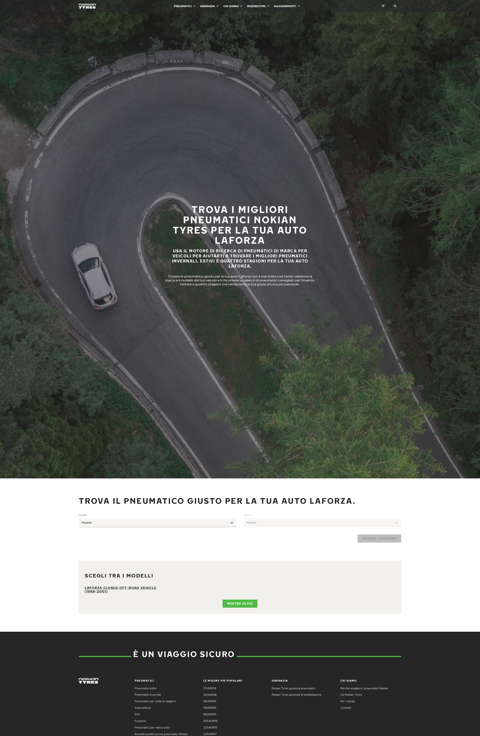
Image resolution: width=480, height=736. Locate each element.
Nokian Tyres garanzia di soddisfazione (297, 694)
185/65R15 (209, 701)
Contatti (345, 707)
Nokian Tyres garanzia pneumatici (293, 688)
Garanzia (207, 6)
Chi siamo (231, 6)
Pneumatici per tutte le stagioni (155, 701)
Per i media (347, 701)
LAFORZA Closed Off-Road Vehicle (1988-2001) (121, 589)
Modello (83, 515)
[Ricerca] (395, 6)
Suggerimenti (285, 6)
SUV (137, 714)
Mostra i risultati (379, 538)
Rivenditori (256, 6)
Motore (248, 515)
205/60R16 (210, 720)
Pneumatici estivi (146, 688)
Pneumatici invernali (148, 694)
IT (383, 6)
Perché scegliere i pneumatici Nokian (364, 688)
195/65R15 (209, 707)
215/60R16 (210, 694)
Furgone (140, 720)
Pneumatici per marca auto (152, 727)
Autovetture (143, 707)
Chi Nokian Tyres (351, 694)
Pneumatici (183, 6)
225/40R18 (210, 727)
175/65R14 (209, 688)
